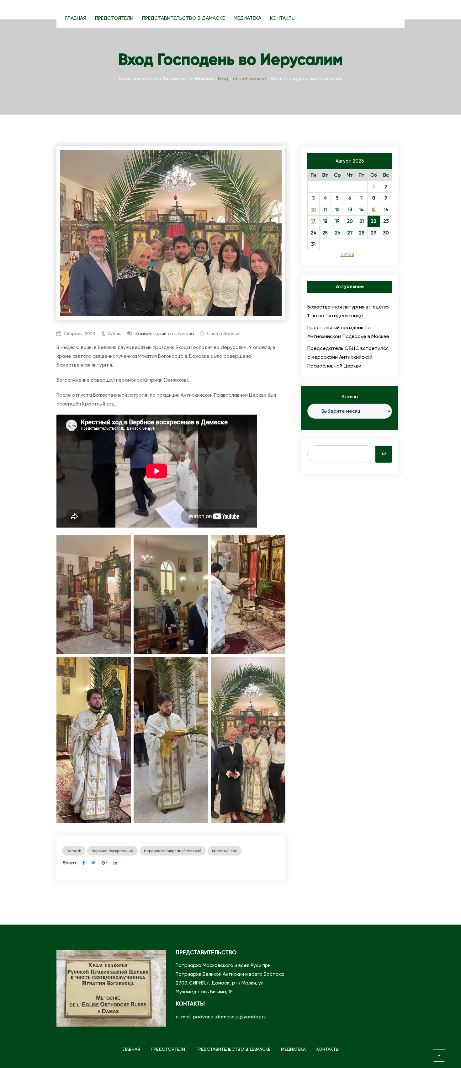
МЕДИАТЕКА (247, 18)
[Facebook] (83, 862)
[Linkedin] (115, 862)
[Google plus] (104, 862)
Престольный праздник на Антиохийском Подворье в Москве (348, 332)
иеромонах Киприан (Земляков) (172, 851)
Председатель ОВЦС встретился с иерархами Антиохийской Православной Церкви (348, 357)
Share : (71, 863)
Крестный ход (224, 851)
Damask (73, 851)
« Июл (347, 254)
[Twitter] (93, 862)
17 (313, 221)
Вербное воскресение (112, 851)
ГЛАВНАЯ (75, 18)
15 (374, 209)
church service (223, 333)
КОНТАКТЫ (282, 18)
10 (313, 209)
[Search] (383, 454)
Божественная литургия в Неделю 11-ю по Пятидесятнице (348, 311)
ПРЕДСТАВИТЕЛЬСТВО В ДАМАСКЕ (183, 18)
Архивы (350, 397)
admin (114, 333)
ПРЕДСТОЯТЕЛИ (114, 18)
